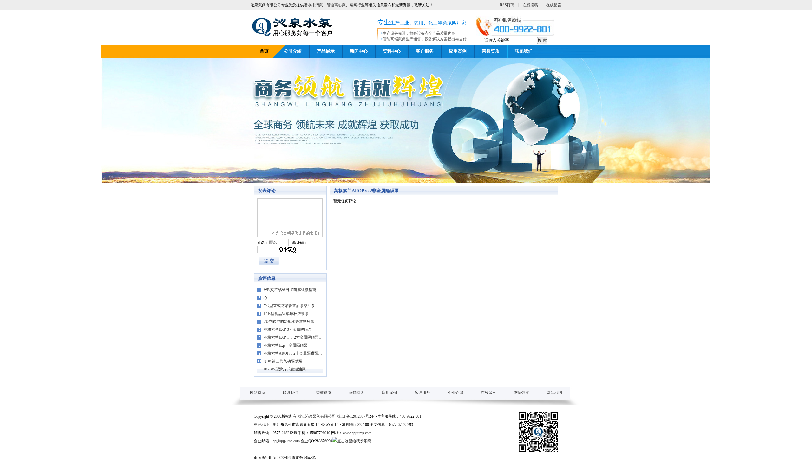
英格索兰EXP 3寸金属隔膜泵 (288, 329)
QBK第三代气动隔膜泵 (283, 361)
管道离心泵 (336, 5)
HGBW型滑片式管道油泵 (285, 369)
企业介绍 (455, 392)
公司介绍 (293, 51)
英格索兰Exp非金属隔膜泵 (286, 345)
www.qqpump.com (357, 433)
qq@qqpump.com (286, 441)
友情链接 (521, 392)
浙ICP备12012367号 (353, 416)
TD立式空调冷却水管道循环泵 (289, 321)
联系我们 (524, 51)
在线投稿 (530, 5)
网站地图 (554, 392)
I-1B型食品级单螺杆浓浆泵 (286, 313)
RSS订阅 (507, 5)
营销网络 (356, 392)
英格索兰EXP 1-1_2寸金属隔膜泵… (293, 337)
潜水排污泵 (313, 5)
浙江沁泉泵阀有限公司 (317, 416)
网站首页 (257, 392)
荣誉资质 (491, 51)
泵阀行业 (357, 5)
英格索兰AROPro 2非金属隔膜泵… (293, 353)
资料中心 (392, 51)
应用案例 (458, 51)
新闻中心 (359, 51)
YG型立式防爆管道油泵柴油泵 (289, 305)
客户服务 (425, 51)
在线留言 (553, 5)
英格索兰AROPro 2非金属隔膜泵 (366, 190)
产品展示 (326, 51)
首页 (264, 51)
